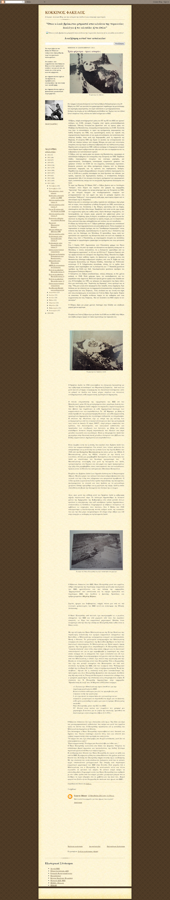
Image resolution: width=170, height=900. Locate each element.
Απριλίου (52, 303)
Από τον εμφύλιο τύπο (56, 234)
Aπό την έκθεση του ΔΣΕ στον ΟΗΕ (55, 230)
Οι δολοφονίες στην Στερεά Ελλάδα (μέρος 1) (55, 245)
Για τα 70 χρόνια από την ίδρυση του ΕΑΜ (57, 210)
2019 (49, 162)
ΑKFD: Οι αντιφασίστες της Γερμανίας (57, 266)
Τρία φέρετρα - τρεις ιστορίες (56, 192)
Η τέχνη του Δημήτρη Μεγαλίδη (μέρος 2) (56, 275)
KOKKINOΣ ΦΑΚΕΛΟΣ (65, 12)
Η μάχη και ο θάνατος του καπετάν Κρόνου (57, 219)
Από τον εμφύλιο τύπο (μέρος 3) (56, 206)
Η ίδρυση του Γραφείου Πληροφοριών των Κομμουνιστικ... (57, 256)
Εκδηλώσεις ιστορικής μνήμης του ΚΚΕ (56, 196)
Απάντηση (78, 802)
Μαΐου (51, 300)
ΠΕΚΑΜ (53, 885)
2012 (49, 181)
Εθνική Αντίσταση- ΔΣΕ (59, 871)
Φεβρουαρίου (53, 308)
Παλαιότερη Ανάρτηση (116, 846)
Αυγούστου (53, 292)
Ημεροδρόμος (55, 875)
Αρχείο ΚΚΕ (55, 868)
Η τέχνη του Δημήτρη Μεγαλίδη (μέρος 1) (56, 280)
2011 (49, 183)
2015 (49, 173)
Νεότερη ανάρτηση (75, 846)
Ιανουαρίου (53, 310)
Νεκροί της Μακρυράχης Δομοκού (54, 225)
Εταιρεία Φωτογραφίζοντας (61, 873)
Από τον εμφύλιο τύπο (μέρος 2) (56, 215)
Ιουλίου (52, 295)
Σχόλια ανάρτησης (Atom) (88, 851)
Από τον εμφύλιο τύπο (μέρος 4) (56, 201)
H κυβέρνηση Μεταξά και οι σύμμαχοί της (56, 289)
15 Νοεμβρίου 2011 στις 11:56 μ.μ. (101, 795)
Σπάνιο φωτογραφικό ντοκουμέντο (56, 251)
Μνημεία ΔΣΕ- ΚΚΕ (57, 880)
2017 (49, 168)
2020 (49, 160)
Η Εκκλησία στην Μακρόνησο (54, 262)
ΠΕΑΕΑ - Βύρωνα (57, 883)
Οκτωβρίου (53, 186)
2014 (49, 176)
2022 (49, 155)
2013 (49, 178)
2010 (49, 313)
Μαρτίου (52, 305)
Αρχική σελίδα (94, 846)
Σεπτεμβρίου (53, 188)
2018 (49, 165)
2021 (49, 157)
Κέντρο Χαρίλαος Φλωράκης (61, 878)
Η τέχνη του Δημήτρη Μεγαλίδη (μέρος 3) (56, 271)
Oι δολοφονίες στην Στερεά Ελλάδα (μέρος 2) (55, 238)
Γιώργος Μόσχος (80, 795)
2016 (49, 170)
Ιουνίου (52, 298)
